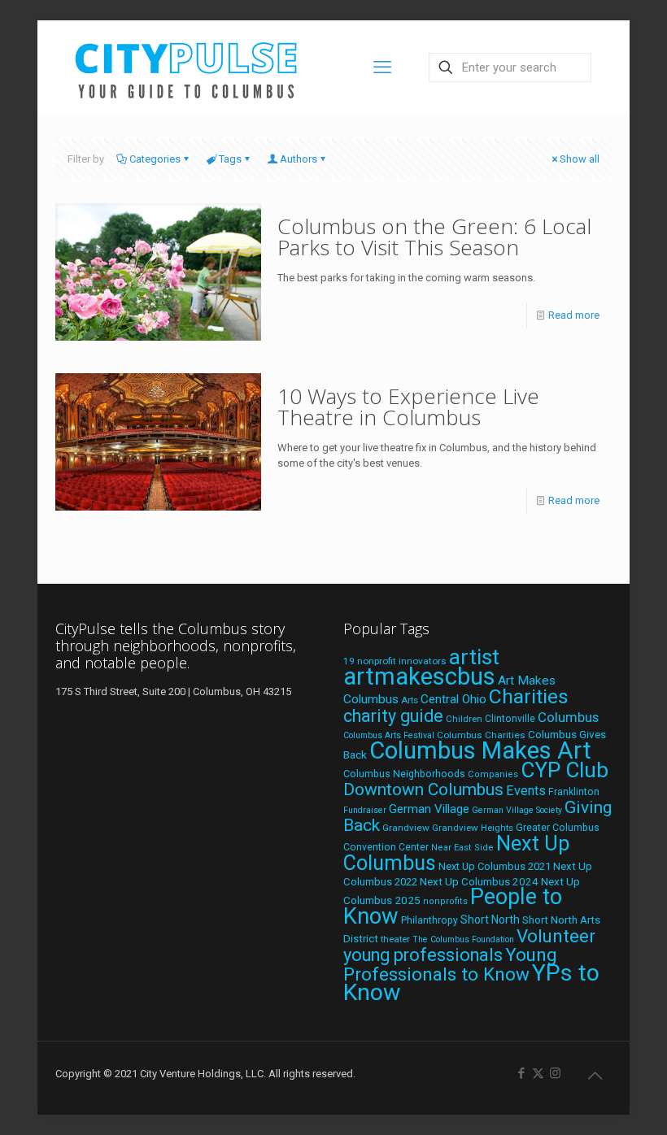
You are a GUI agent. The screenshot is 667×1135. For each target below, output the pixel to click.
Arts (409, 700)
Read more (573, 315)
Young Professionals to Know (450, 964)
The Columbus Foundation (463, 939)
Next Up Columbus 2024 (479, 881)
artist (474, 657)
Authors (298, 159)
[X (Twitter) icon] (538, 1073)
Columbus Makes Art (480, 750)
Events (526, 790)
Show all (579, 159)
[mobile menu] (382, 67)
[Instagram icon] (555, 1073)
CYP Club (564, 770)
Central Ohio (453, 699)
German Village (429, 809)
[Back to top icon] (595, 1076)
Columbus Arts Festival (388, 735)
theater (395, 939)
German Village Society (517, 810)
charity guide (393, 716)
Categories (155, 159)
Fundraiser (364, 810)
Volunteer (556, 935)
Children (464, 718)
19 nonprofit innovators (395, 661)
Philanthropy (429, 920)
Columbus (568, 717)
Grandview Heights (472, 827)
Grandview (405, 827)
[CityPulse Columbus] (187, 67)
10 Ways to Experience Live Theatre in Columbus (408, 406)
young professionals (423, 955)
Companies (493, 774)
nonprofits (445, 901)
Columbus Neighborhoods (404, 774)
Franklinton (573, 792)
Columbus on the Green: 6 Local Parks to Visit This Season (434, 236)
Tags (230, 159)
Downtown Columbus (423, 789)
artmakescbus (419, 676)
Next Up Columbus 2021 (494, 866)
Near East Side (462, 847)
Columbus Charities (481, 735)
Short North (490, 919)
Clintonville (510, 718)
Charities (529, 696)
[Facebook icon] (521, 1073)
